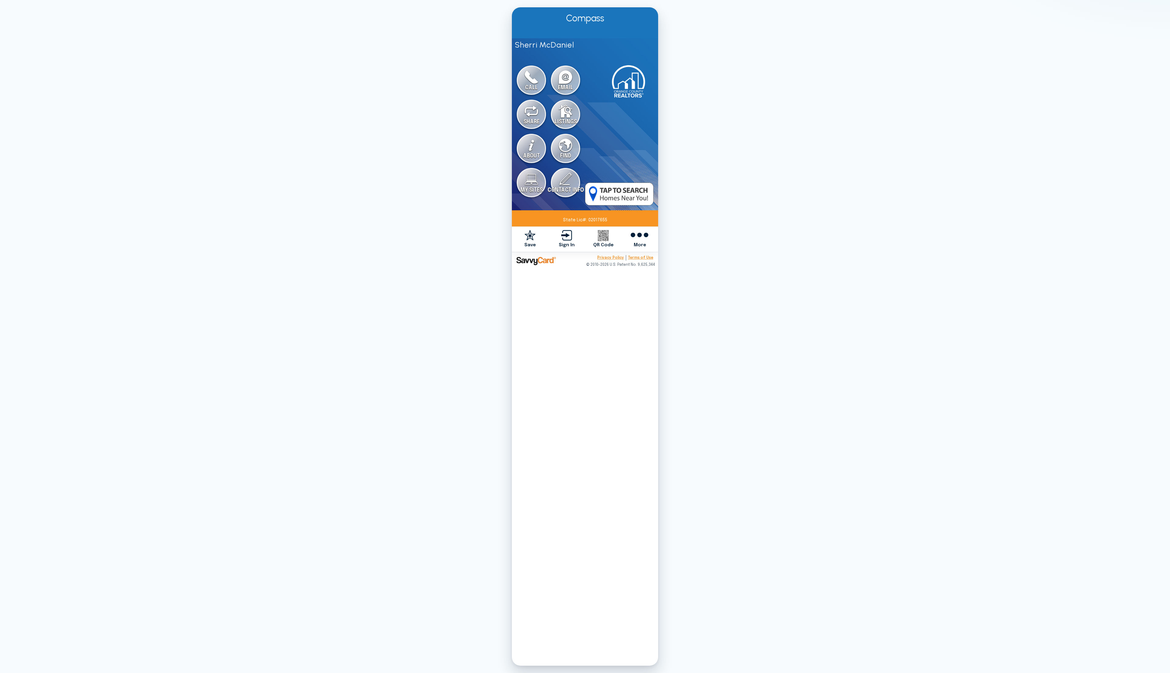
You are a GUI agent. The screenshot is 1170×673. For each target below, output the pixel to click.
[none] (530, 239)
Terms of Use (640, 258)
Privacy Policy (610, 258)
